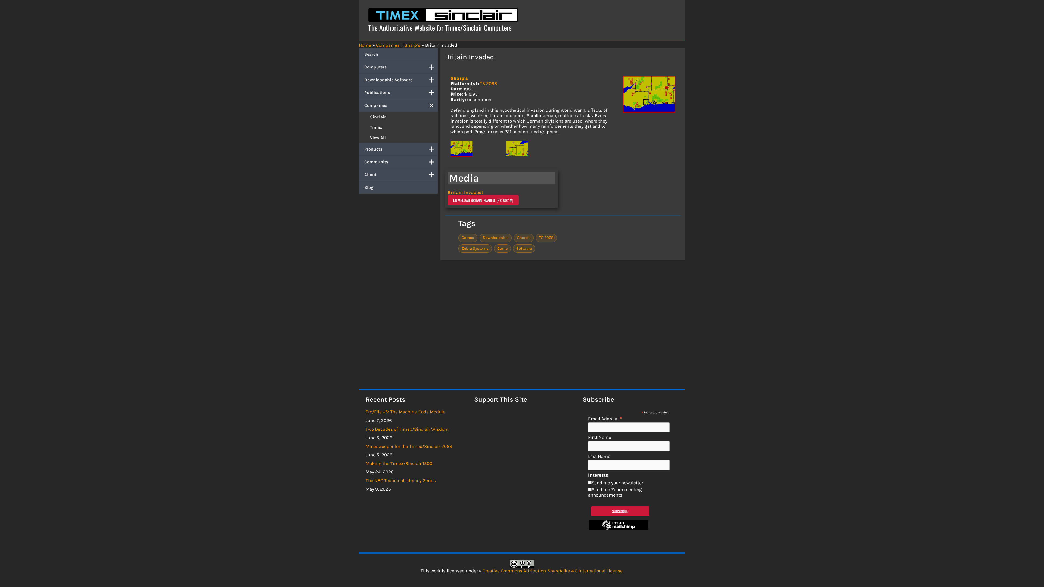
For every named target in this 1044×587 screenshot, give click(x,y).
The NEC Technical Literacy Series (401, 480)
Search (371, 54)
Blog (368, 187)
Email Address (605, 418)
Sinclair (378, 117)
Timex (376, 127)
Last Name (599, 456)
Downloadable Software (388, 79)
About (370, 174)
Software (524, 248)
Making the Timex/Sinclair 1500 (399, 463)
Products (373, 149)
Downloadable (495, 237)
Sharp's (459, 78)
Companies (375, 105)
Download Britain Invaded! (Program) (483, 200)
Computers (375, 67)
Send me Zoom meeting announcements (615, 492)
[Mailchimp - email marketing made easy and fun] (618, 529)
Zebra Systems (475, 248)
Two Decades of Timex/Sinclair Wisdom (407, 429)
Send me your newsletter (617, 482)
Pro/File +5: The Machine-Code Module (405, 411)
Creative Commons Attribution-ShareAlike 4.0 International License (553, 570)
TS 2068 (488, 83)
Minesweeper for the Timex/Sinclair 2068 (409, 446)
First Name (599, 437)
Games (468, 237)
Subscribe (620, 511)
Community (376, 161)
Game (502, 248)
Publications (377, 92)
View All (378, 137)
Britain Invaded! (465, 192)
